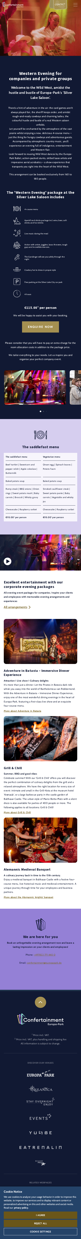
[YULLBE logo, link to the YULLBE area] (40, 1132)
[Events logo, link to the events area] (40, 1118)
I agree (40, 1215)
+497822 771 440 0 (45, 954)
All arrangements (15, 607)
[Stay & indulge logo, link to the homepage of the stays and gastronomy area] (40, 1103)
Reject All (40, 1223)
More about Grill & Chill (17, 812)
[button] (35, 372)
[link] (40, 1002)
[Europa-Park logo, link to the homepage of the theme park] (40, 1074)
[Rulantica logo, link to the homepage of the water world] (40, 1089)
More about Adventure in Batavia (22, 711)
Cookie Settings (40, 1231)
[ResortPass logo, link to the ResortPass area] (40, 1161)
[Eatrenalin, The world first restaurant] (40, 1147)
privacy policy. (21, 1207)
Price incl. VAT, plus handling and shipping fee (41, 1039)
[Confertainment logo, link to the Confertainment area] (12, 4)
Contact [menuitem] (60, 4)
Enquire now (40, 327)
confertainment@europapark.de (44, 962)
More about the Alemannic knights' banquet (28, 897)
